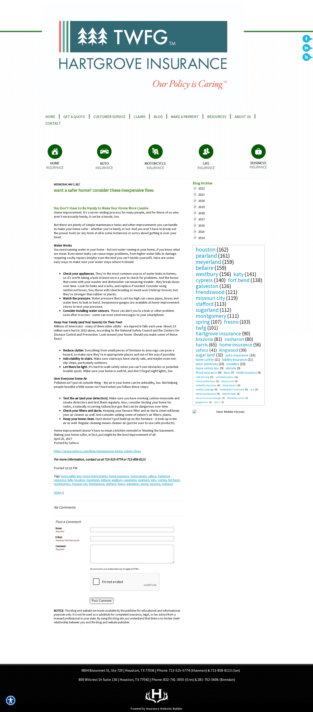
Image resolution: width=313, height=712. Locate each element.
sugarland (130, 480)
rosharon (167, 484)
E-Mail (58, 537)
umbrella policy (225, 377)
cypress (162, 480)
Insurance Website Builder (164, 709)
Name (58, 528)
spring (144, 484)
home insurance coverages (208, 398)
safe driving (202, 377)
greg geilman (202, 402)
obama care (227, 381)
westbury (117, 480)
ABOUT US (130, 661)
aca (252, 389)
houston (79, 480)
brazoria (155, 484)
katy (153, 480)
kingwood (228, 350)
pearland (143, 480)
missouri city (80, 484)
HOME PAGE (111, 661)
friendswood (96, 484)
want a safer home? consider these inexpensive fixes (104, 190)
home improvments (95, 476)
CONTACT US (199, 661)
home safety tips (71, 476)
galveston (133, 484)
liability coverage (205, 389)
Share (58, 492)
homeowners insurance (232, 389)
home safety (205, 359)
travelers (232, 364)
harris (202, 344)
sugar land (205, 355)
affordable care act (235, 398)
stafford (111, 484)
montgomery (62, 484)
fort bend (173, 480)
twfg (70, 480)
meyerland (92, 480)
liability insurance (234, 359)
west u (217, 402)
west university (207, 364)
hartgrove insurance (218, 333)
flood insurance (206, 372)
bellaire (105, 480)
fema (227, 373)
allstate (231, 368)
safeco (152, 476)
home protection (205, 381)
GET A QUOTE (150, 661)
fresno (121, 484)
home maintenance (206, 393)
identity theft (229, 393)
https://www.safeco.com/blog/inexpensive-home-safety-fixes (97, 451)
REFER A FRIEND (175, 661)
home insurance (119, 476)
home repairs (138, 476)
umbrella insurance (206, 385)
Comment (60, 546)
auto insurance (236, 355)
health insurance (246, 373)
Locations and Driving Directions (75, 106)
